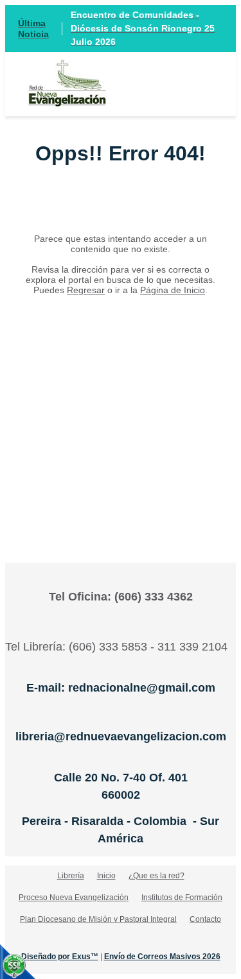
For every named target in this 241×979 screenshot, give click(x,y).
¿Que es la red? (156, 875)
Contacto (205, 919)
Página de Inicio (172, 290)
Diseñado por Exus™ (59, 956)
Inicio (106, 875)
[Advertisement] (120, 409)
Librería (70, 875)
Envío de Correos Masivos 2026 (162, 956)
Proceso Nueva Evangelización (74, 897)
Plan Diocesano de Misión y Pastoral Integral (98, 919)
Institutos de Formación (181, 897)
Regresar (86, 290)
